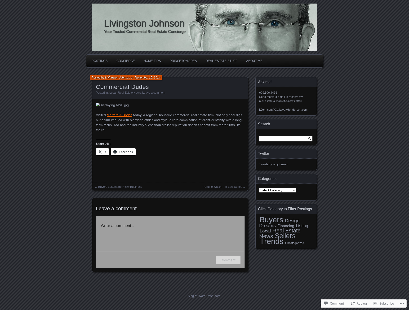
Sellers (285, 236)
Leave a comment (153, 92)
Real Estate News (129, 92)
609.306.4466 (268, 92)
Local (112, 92)
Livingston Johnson (144, 23)
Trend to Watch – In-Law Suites (222, 186)
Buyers (271, 219)
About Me (254, 61)
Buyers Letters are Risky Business (120, 186)
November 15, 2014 (147, 77)
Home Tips (152, 61)
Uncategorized (294, 243)
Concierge (125, 61)
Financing (285, 226)
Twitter (263, 154)
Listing (302, 225)
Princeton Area (183, 61)
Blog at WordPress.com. (204, 296)
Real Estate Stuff (221, 61)
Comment (228, 260)
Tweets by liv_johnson (273, 164)
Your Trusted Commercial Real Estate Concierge (145, 32)
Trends (272, 241)
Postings (100, 61)
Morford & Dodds (119, 115)
